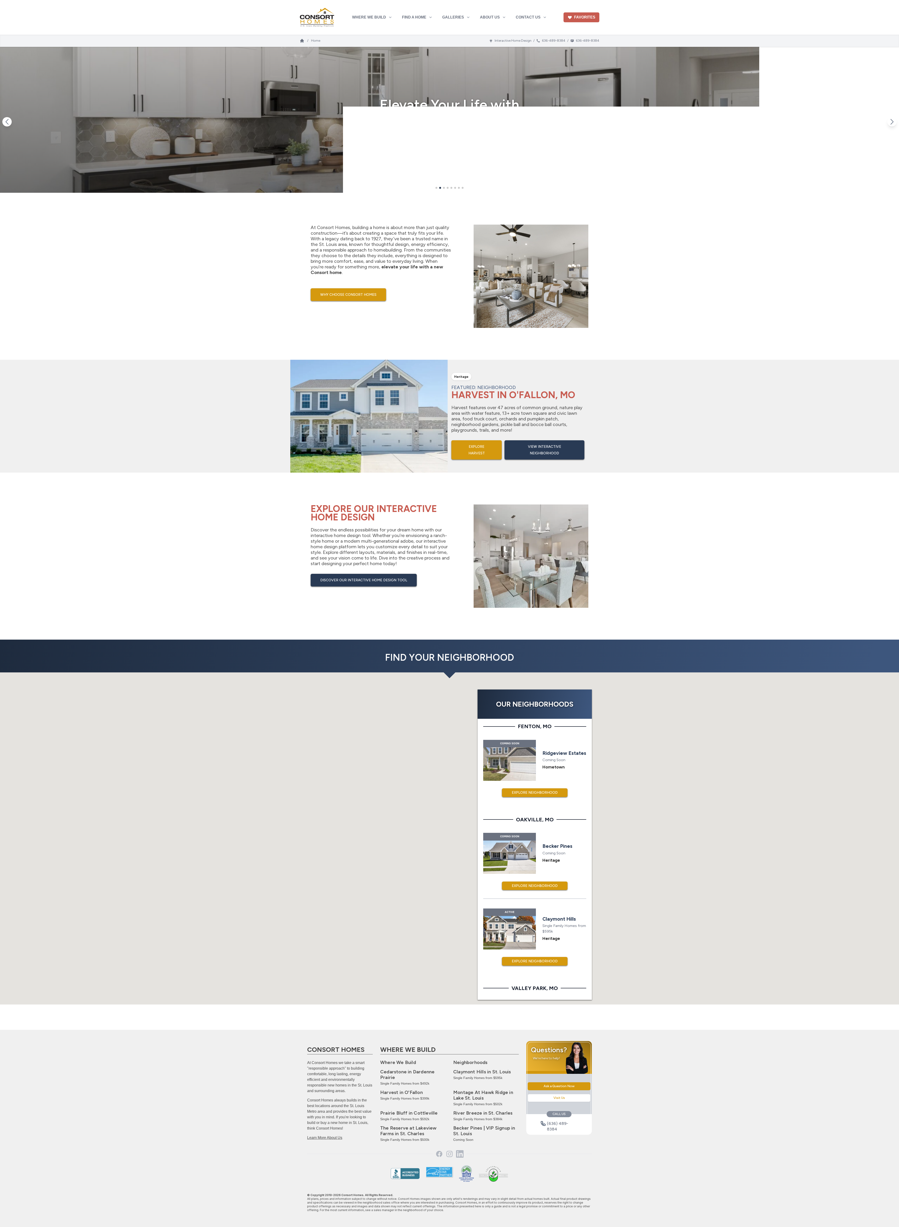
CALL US (559, 1114)
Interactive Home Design (513, 41)
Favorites (584, 17)
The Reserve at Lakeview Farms (408, 1130)
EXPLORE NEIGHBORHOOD (535, 792)
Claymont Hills (482, 1072)
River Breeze (482, 1113)
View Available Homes (450, 136)
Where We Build (398, 1062)
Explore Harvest (476, 450)
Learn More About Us (324, 1138)
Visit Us (559, 1098)
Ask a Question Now (559, 1086)
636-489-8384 (553, 41)
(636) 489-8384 (557, 1123)
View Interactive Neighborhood (544, 450)
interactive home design (336, 535)
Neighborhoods (470, 1062)
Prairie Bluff (409, 1113)
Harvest (401, 1092)
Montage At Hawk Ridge (483, 1095)
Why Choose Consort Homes (348, 295)
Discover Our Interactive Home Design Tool (363, 580)
